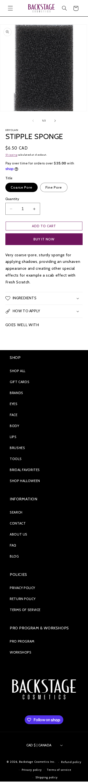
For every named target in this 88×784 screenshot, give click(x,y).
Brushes (17, 448)
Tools (16, 459)
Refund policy (71, 762)
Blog (14, 556)
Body (14, 426)
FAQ (13, 545)
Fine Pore (53, 187)
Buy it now (44, 239)
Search (16, 512)
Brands (16, 393)
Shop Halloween (25, 481)
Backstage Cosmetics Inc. (37, 762)
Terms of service (59, 770)
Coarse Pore (22, 187)
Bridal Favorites (25, 470)
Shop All (17, 371)
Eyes (14, 404)
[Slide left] (33, 120)
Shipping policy (46, 777)
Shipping (11, 154)
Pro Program (22, 641)
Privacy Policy (22, 588)
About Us (18, 534)
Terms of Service (25, 610)
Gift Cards (19, 382)
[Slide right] (55, 120)
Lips (13, 437)
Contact (18, 523)
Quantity (12, 199)
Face (14, 415)
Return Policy (22, 599)
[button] (10, 8)
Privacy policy (32, 770)
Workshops (21, 652)
